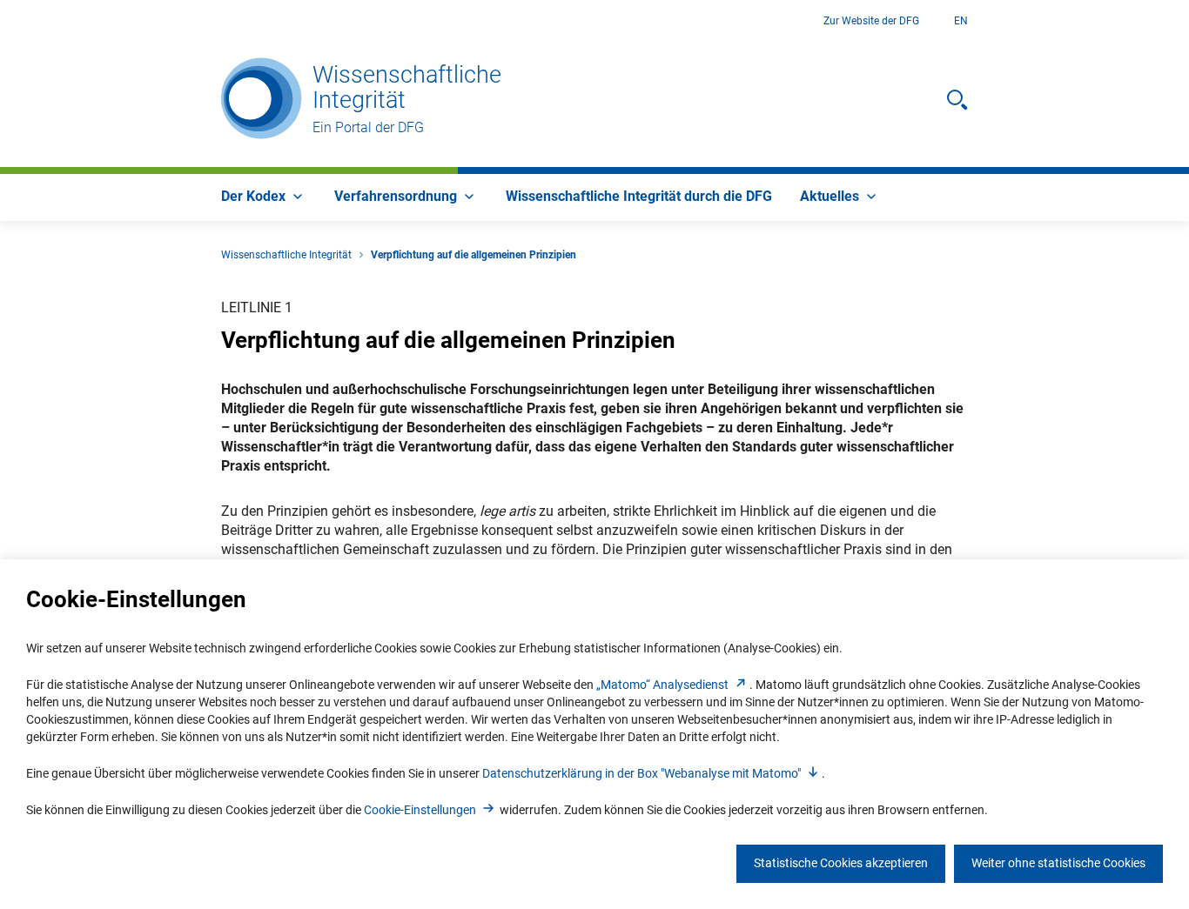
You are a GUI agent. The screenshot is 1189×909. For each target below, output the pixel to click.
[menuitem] (263, 197)
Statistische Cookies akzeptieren (841, 863)
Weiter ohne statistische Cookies (1058, 863)
